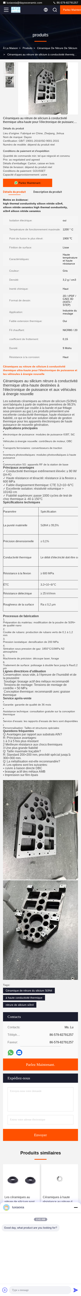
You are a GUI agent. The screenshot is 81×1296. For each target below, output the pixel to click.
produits (27, 48)
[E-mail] (19, 1052)
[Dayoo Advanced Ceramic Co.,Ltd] (18, 9)
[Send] (76, 1290)
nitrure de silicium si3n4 (20, 1004)
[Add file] (5, 1290)
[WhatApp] (11, 1052)
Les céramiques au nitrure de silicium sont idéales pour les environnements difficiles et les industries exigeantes (21, 1200)
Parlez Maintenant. (40, 1064)
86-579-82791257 (67, 2)
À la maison (10, 48)
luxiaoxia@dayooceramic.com (24, 2)
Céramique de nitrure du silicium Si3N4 (29, 990)
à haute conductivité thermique (24, 997)
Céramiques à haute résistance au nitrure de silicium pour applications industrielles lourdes (59, 1200)
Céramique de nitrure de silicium (57, 48)
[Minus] (75, 1207)
